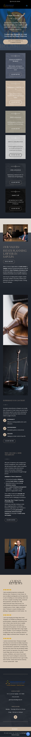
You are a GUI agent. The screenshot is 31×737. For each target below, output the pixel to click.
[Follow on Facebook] (15, 717)
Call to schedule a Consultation (15, 41)
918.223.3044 (15, 696)
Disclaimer (15, 729)
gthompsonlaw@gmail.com (15, 699)
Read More (9, 261)
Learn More (15, 74)
